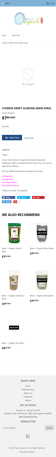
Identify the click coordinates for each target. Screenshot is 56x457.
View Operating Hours (28, 416)
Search (28, 400)
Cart (52, 3)
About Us (28, 393)
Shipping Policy (28, 389)
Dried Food (16, 35)
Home (4, 35)
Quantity (5, 126)
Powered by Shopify (27, 452)
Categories (28, 396)
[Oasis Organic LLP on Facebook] (28, 437)
